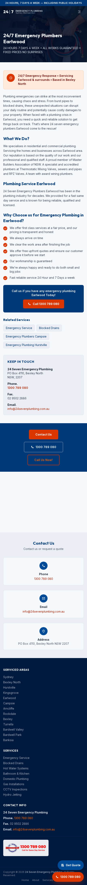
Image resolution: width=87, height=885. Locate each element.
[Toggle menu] (79, 11)
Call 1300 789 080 (46, 304)
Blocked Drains (49, 328)
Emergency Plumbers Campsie (26, 336)
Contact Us (43, 434)
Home (25, 880)
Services (47, 880)
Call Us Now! (43, 460)
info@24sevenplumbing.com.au (28, 408)
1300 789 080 (17, 387)
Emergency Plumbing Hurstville (26, 345)
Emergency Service (19, 328)
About (35, 880)
